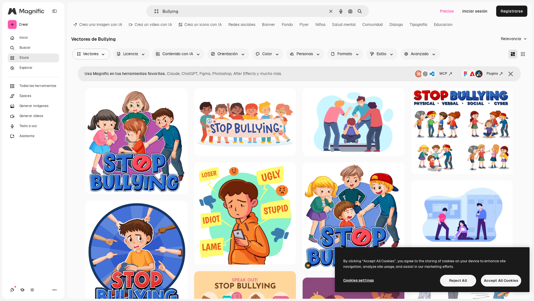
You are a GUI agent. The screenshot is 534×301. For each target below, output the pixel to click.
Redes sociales (241, 24)
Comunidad (372, 24)
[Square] (522, 54)
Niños (320, 24)
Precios (447, 11)
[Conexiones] (12, 289)
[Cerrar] (510, 74)
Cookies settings (358, 280)
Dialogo (396, 24)
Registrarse (512, 11)
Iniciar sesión (474, 11)
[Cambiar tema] (32, 289)
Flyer (304, 24)
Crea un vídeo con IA (153, 24)
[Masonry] (512, 54)
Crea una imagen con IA (100, 24)
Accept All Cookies (501, 280)
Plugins (492, 73)
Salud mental (344, 24)
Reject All (458, 280)
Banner (268, 24)
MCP (443, 73)
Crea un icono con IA (203, 24)
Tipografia (418, 24)
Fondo (287, 24)
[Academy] (22, 289)
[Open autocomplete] (154, 11)
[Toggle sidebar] (54, 11)
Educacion (443, 24)
